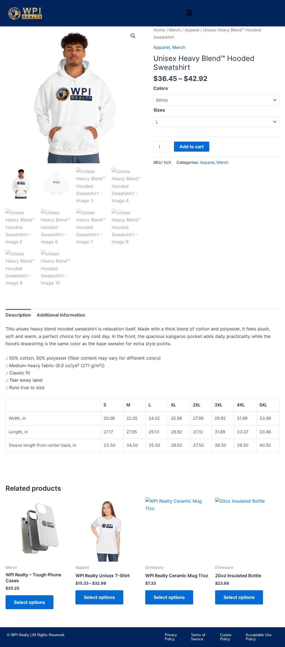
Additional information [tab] (61, 315)
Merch (175, 30)
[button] (189, 13)
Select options (29, 602)
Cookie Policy (225, 637)
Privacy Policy (171, 637)
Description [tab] (18, 315)
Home (159, 30)
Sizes (159, 110)
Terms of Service (198, 637)
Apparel (192, 30)
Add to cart (192, 146)
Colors (160, 88)
